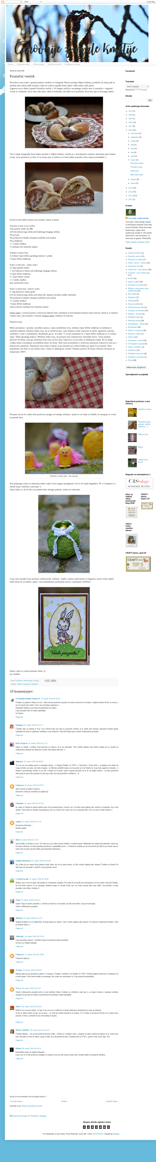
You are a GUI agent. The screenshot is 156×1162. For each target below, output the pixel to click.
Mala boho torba (136, 175)
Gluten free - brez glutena (138, 269)
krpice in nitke (133, 282)
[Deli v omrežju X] (50, 680)
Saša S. (18, 1006)
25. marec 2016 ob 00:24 (33, 761)
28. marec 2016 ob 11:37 (31, 988)
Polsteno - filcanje (135, 314)
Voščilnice (34, 684)
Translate (143, 90)
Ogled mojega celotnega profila (138, 242)
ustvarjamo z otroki (135, 340)
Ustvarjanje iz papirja (136, 344)
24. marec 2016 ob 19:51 (50, 699)
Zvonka (19, 970)
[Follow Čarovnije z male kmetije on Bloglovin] (136, 368)
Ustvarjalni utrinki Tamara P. (28, 699)
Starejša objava (112, 1101)
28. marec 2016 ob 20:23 (31, 1006)
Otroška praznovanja (136, 307)
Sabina (18, 822)
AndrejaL (20, 936)
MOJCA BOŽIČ (22, 1030)
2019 (130, 119)
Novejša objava (16, 1101)
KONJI (131, 278)
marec (133, 160)
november (135, 133)
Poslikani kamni (134, 317)
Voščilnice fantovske (136, 353)
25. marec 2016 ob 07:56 (34, 803)
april (133, 156)
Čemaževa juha (136, 167)
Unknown (20, 785)
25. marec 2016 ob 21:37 (32, 918)
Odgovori (19, 717)
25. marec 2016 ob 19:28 (38, 879)
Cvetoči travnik (22, 879)
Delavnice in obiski (135, 259)
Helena (18, 1048)
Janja (18, 900)
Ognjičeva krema (144, 409)
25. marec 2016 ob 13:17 (29, 840)
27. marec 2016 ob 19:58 (34, 954)
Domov (10, 64)
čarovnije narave (134, 256)
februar (134, 179)
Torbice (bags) (38, 64)
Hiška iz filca (143, 434)
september (135, 137)
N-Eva (18, 988)
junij (133, 148)
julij (132, 145)
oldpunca (19, 761)
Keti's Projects (21, 743)
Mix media (132, 294)
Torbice (131, 337)
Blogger (116, 1134)
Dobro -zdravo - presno (137, 263)
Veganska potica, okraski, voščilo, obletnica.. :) (144, 424)
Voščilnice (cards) (54, 64)
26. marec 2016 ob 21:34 (34, 936)
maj (132, 152)
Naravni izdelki (134, 304)
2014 (130, 192)
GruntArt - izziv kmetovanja (139, 273)
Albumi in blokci (134, 253)
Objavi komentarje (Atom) (32, 1106)
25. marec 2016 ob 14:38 (41, 861)
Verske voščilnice (134, 347)
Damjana (19, 725)
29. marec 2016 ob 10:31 (31, 1048)
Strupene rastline (134, 334)
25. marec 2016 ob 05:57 (34, 785)
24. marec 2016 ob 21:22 (37, 743)
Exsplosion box (134, 266)
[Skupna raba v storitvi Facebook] (53, 680)
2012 (130, 199)
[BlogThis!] (48, 680)
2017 (130, 126)
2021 (130, 111)
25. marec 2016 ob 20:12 (30, 900)
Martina (19, 918)
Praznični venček (137, 163)
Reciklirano (132, 327)
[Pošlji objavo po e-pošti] (46, 680)
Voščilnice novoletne (136, 357)
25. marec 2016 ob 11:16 (31, 822)
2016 (130, 130)
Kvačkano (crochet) (72, 64)
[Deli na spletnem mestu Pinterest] (55, 680)
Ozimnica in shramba (136, 311)
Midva (140, 447)
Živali (130, 360)
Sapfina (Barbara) (23, 861)
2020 (130, 115)
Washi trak (134, 171)
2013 (130, 196)
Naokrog (131, 301)
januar (133, 183)
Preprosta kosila (23, 64)
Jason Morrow (98, 1134)
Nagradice (132, 297)
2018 (130, 122)
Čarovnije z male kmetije (138, 218)
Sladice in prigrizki (23, 684)
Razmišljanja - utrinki (136, 324)
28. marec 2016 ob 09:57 (32, 970)
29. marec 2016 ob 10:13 (39, 1030)
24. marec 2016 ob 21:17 (33, 725)
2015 (130, 188)
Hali (17, 840)
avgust (133, 141)
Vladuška (20, 803)
